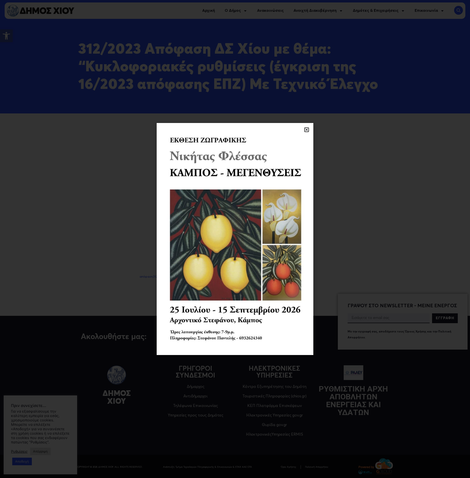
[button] (306, 130)
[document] (235, 239)
